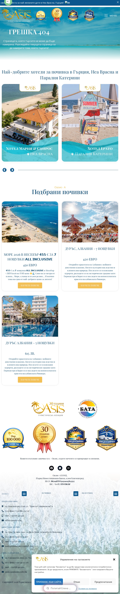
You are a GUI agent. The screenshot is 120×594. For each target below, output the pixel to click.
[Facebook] (51, 468)
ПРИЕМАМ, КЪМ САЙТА (48, 581)
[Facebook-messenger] (60, 468)
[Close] (118, 2)
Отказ (77, 581)
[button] (114, 559)
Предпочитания (103, 581)
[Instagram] (68, 468)
